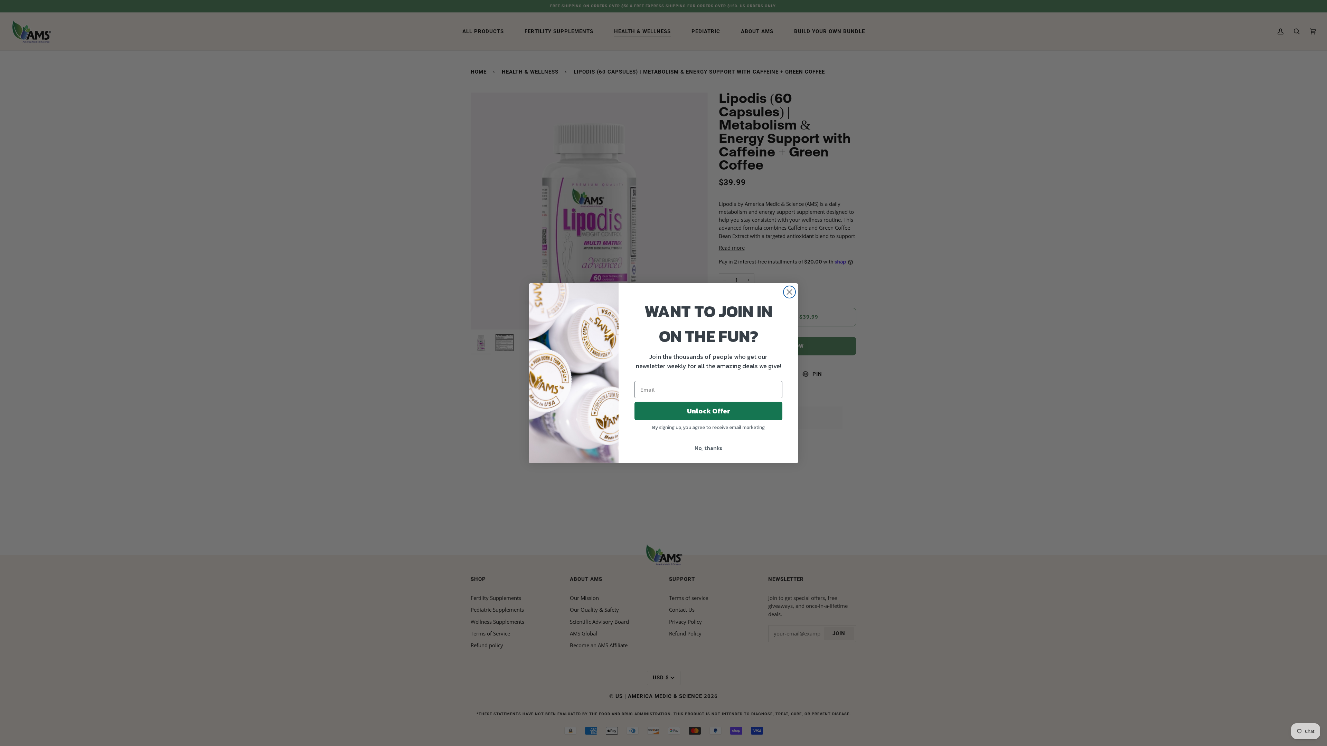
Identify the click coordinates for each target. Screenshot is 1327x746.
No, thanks (708, 448)
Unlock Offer (708, 411)
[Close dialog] (789, 292)
